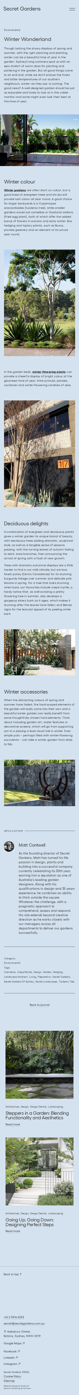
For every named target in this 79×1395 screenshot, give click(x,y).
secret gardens (61, 976)
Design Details (38, 1106)
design (37, 972)
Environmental (12, 30)
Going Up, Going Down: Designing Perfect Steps (30, 1222)
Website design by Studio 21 (16, 1386)
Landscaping (55, 1106)
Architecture (12, 1106)
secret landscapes (46, 981)
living (32, 976)
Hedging (58, 972)
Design (24, 1106)
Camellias (10, 972)
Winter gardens (15, 190)
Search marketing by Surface (17, 1388)
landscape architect (16, 976)
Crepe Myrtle (24, 972)
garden (47, 972)
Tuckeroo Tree (66, 981)
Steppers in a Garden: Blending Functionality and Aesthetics (37, 1115)
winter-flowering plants (49, 371)
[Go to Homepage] (5, 9)
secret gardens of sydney (19, 981)
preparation (44, 976)
